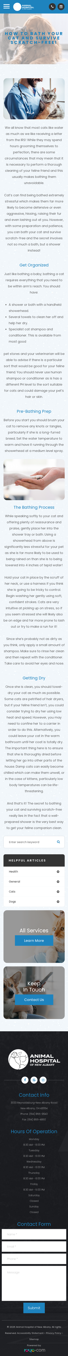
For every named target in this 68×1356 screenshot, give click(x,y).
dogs (12, 902)
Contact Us (34, 999)
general (14, 882)
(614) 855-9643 (38, 1114)
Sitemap (34, 1339)
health (13, 872)
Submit (34, 1307)
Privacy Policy (53, 1333)
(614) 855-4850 (36, 1119)
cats (12, 892)
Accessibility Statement (30, 1333)
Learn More (34, 940)
